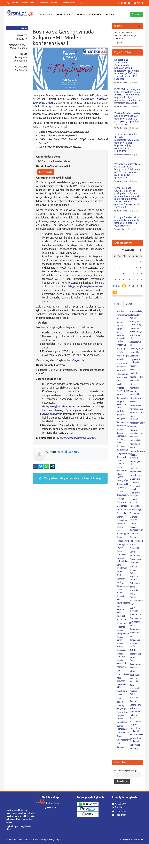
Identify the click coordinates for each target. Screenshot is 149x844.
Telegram (120, 814)
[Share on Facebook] (35, 466)
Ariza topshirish (52, 413)
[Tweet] (41, 466)
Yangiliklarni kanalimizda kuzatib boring (72, 478)
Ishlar (78, 14)
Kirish (140, 2)
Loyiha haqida (12, 3)
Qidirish (137, 14)
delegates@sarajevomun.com (85, 286)
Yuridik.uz (138, 839)
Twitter (119, 807)
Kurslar (94, 14)
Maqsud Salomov (68, 451)
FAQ (80, 3)
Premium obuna (68, 3)
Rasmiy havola (45, 172)
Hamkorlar (43, 3)
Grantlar (44, 14)
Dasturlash (121, 229)
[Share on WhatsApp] (46, 466)
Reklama (54, 3)
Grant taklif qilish (28, 3)
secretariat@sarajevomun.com (76, 437)
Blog (109, 14)
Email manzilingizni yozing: (125, 771)
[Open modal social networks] (52, 466)
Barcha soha (122, 83)
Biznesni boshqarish (125, 155)
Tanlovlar (63, 14)
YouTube (120, 811)
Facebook (120, 803)
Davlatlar (130, 304)
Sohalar (117, 304)
